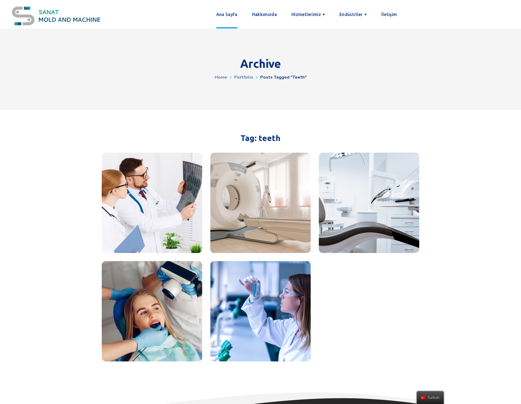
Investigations (260, 202)
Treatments (369, 202)
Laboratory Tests (260, 311)
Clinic (152, 357)
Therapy (152, 249)
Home (221, 77)
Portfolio (243, 77)
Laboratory (260, 249)
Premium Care (152, 202)
